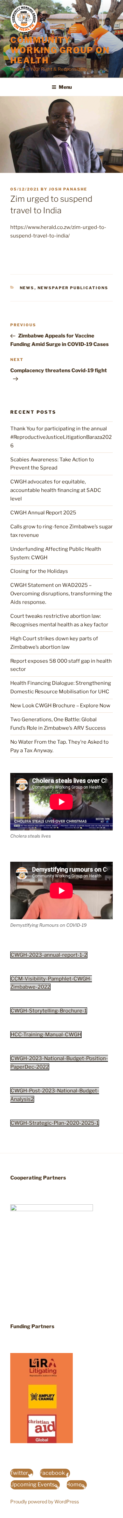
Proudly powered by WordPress (44, 1501)
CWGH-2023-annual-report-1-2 (49, 955)
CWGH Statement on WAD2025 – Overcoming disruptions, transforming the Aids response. (61, 593)
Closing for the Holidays (39, 571)
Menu (65, 87)
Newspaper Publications (73, 287)
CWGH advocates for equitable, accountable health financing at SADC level (55, 490)
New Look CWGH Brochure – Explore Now (60, 706)
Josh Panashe (68, 189)
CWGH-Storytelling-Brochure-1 (49, 1011)
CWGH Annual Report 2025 (43, 513)
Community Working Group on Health (60, 50)
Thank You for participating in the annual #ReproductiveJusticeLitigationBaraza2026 (61, 437)
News (27, 287)
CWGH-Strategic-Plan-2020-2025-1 (55, 1123)
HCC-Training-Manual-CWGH (46, 1035)
